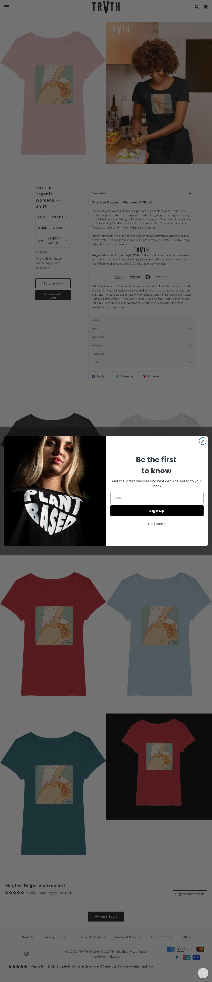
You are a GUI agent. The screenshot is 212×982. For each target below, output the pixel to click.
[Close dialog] (202, 441)
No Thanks (157, 524)
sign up (157, 511)
